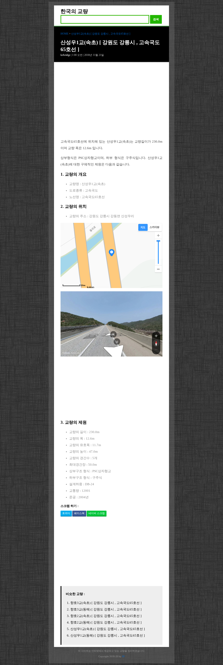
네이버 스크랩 (96, 513)
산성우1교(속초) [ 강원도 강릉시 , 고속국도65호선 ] (100, 33)
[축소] (158, 268)
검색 (156, 19)
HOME (64, 33)
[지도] (143, 227)
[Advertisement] (111, 103)
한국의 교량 (74, 11)
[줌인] (156, 335)
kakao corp (66, 353)
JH (123, 656)
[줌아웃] (156, 350)
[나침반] (156, 343)
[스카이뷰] (154, 227)
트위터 (66, 513)
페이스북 (79, 513)
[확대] (158, 235)
